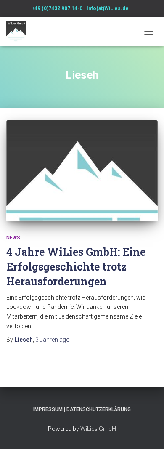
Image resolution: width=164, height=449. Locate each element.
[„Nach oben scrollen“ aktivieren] (147, 432)
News (13, 238)
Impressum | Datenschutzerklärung (82, 409)
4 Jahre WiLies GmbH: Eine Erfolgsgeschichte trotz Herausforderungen (75, 266)
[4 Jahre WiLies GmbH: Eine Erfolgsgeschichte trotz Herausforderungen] (82, 170)
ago (52, 339)
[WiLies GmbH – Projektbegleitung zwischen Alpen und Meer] (19, 31)
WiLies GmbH (98, 428)
